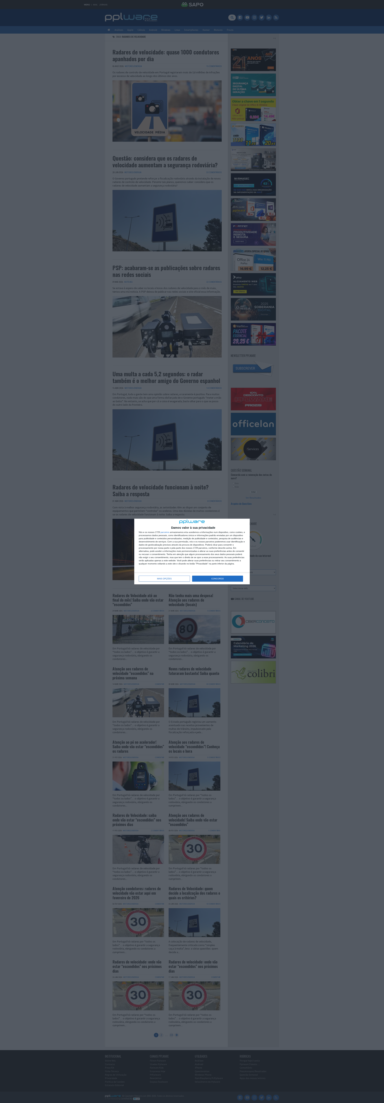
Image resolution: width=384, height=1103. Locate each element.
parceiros (164, 532)
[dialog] (192, 551)
